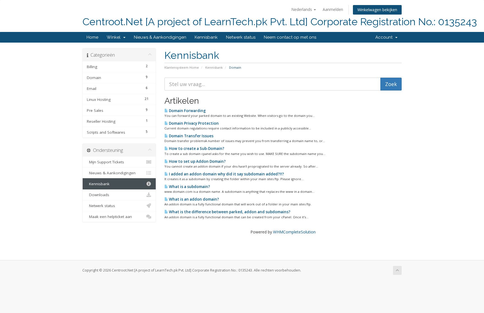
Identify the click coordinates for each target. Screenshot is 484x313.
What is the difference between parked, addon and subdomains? (229, 211)
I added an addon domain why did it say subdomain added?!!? (226, 174)
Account (385, 37)
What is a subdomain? (189, 186)
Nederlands (302, 9)
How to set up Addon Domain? (197, 161)
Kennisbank (206, 37)
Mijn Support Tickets (105, 161)
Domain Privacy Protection (193, 123)
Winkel (115, 37)
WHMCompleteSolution (294, 232)
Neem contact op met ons (290, 37)
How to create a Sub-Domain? (196, 148)
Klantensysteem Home (181, 67)
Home (92, 37)
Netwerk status (240, 37)
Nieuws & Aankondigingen (160, 37)
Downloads (98, 194)
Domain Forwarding (187, 110)
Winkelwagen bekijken (377, 9)
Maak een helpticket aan (109, 216)
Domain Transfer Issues (190, 135)
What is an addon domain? (193, 199)
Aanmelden (333, 9)
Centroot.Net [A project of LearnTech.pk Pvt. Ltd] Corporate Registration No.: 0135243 (279, 22)
